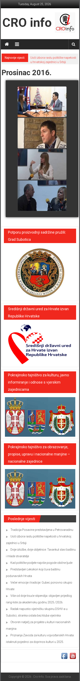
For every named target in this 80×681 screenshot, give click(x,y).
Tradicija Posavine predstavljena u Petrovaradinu (41, 529)
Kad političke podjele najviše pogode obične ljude (41, 562)
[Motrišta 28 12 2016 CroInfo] (42, 102)
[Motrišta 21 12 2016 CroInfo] (42, 133)
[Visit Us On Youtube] (73, 655)
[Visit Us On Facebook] (64, 655)
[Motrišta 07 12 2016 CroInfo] (42, 195)
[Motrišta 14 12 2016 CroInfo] (42, 164)
